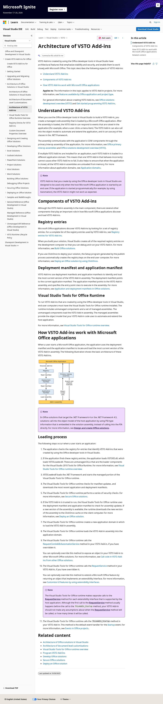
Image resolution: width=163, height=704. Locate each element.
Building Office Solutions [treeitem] (17, 178)
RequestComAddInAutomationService (61, 544)
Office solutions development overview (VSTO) (83, 148)
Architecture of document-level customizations (65, 645)
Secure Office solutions (76, 496)
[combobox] (17, 41)
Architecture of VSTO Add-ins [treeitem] (18, 109)
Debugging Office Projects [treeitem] (18, 183)
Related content (139, 55)
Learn (41, 38)
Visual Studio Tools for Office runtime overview (86, 325)
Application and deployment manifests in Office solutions (82, 288)
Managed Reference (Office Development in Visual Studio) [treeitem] (18, 216)
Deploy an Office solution (71, 516)
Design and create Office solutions (91, 428)
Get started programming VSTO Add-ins (96, 103)
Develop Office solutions (54, 656)
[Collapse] (31, 36)
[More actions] (122, 38)
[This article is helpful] (153, 63)
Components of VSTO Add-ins (57, 79)
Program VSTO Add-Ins (54, 653)
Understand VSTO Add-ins (55, 74)
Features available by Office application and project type (86, 94)
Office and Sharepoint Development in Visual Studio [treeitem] (17, 53)
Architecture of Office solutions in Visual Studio (65, 642)
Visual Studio (52, 38)
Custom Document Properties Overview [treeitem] (17, 132)
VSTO (63, 38)
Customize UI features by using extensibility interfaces (73, 582)
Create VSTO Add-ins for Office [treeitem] (17, 65)
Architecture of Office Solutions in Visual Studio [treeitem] (20, 93)
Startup (111, 624)
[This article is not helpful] (156, 63)
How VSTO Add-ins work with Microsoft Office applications (71, 85)
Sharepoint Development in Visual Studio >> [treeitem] (17, 244)
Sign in (157, 22)
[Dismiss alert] (158, 5)
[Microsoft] (4, 22)
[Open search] (150, 22)
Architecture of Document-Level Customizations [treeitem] (20, 101)
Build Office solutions (65, 248)
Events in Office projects (76, 628)
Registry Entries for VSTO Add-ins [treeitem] (20, 124)
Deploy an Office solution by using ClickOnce (76, 261)
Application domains (91, 167)
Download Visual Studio (148, 29)
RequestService (99, 565)
